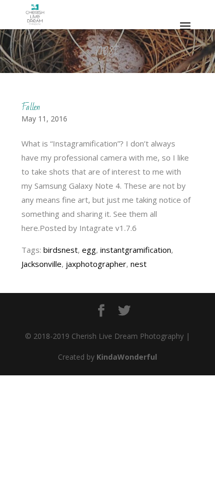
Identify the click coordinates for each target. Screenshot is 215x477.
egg (89, 249)
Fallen (30, 107)
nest (138, 264)
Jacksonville (41, 264)
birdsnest (60, 249)
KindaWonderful (127, 357)
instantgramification (135, 249)
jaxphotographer (96, 264)
